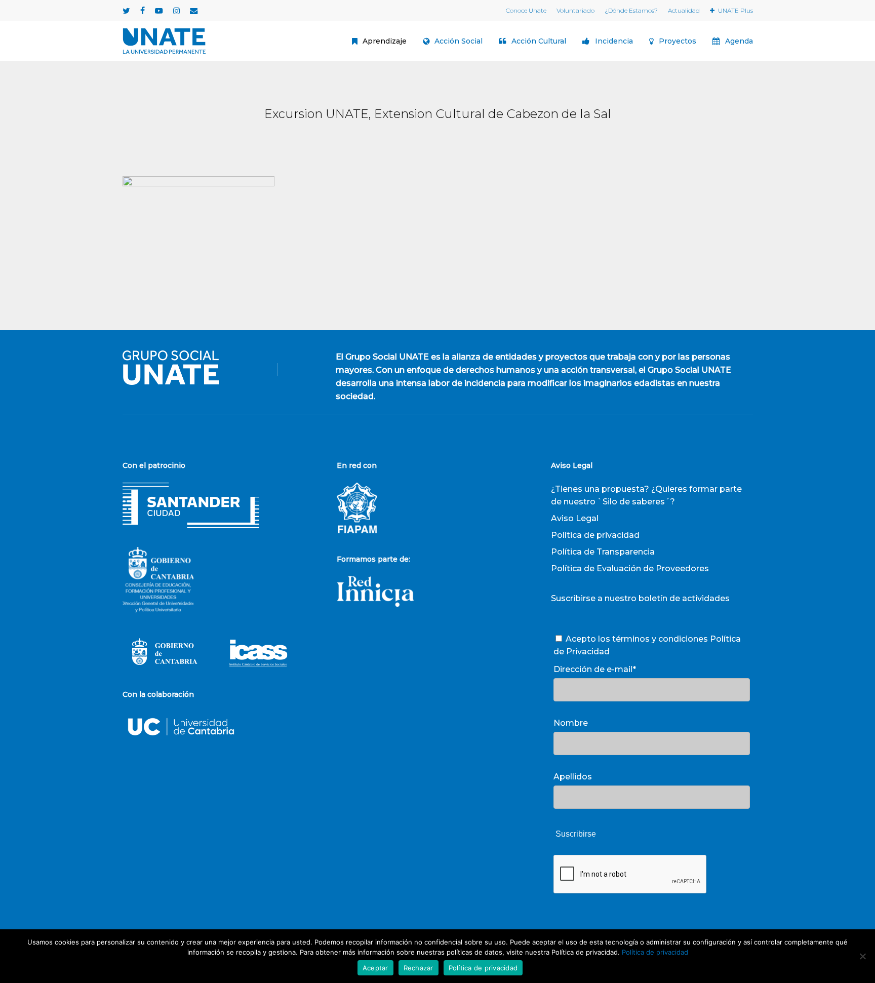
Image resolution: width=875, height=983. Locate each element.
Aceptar (375, 968)
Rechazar (418, 968)
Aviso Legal (575, 518)
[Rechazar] (862, 956)
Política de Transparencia (603, 552)
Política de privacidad (595, 535)
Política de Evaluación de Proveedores (630, 568)
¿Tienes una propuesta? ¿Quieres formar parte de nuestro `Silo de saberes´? (646, 495)
